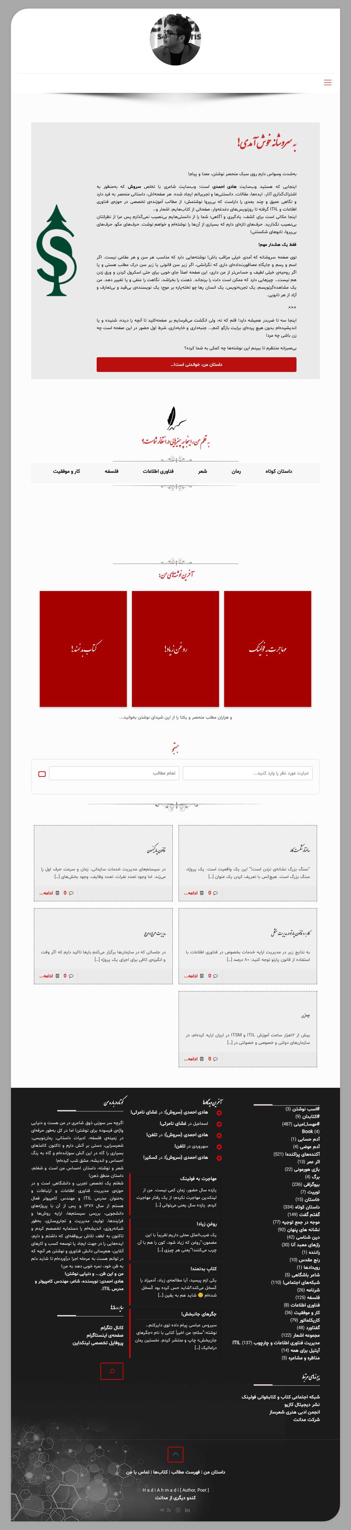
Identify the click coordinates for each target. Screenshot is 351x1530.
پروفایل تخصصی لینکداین (98, 1343)
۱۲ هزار (305, 1016)
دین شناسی (308, 1237)
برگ (316, 1177)
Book (307, 1132)
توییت (313, 1192)
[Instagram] (178, 1510)
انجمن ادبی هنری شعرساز (294, 1412)
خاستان (312, 1199)
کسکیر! (150, 1157)
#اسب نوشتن (306, 1109)
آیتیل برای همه (305, 1350)
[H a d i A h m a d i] (175, 40)
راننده (314, 1252)
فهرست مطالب (185, 1472)
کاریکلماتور (310, 1320)
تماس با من (137, 1472)
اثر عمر (313, 1162)
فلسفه (313, 1297)
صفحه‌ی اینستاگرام (105, 1335)
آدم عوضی (310, 1147)
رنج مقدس (309, 1260)
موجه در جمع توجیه (301, 1222)
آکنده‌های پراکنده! (302, 1154)
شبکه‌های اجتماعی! (301, 1282)
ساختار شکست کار (300, 850)
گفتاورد (313, 1328)
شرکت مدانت (306, 1420)
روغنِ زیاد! (206, 1224)
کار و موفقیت (307, 1313)
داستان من (214, 1472)
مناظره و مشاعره (304, 1358)
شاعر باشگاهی (306, 1275)
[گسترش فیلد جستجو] (111, 1371)
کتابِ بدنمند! (203, 1269)
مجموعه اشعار (306, 1335)
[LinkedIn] (187, 1510)
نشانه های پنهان (303, 1230)
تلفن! (151, 1135)
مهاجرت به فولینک (198, 1179)
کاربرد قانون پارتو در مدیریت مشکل (290, 933)
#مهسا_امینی (307, 1124)
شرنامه (313, 1290)
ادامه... (190, 893)
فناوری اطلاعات (305, 1305)
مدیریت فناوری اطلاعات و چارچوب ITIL (276, 1343)
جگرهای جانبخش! (198, 1314)
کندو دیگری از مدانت (175, 1498)
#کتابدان (311, 1116)
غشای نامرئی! (144, 1112)
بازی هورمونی (307, 1169)
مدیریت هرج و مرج (155, 933)
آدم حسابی (309, 1139)
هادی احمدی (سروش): (186, 1112)
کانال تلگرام (111, 1328)
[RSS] (168, 1510)
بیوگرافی (312, 1184)
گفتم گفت (309, 1215)
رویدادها (312, 1267)
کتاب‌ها (160, 1472)
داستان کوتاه (307, 1207)
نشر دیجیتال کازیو (302, 1404)
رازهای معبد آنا (305, 1245)
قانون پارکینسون (156, 850)
